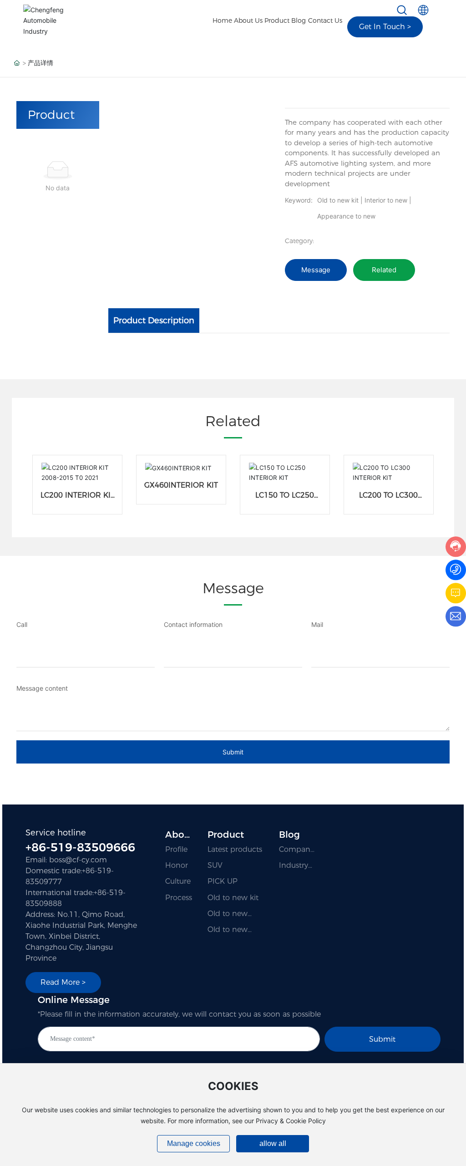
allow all (272, 1143)
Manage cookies (193, 1143)
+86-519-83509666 (80, 847)
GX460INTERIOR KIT (181, 485)
